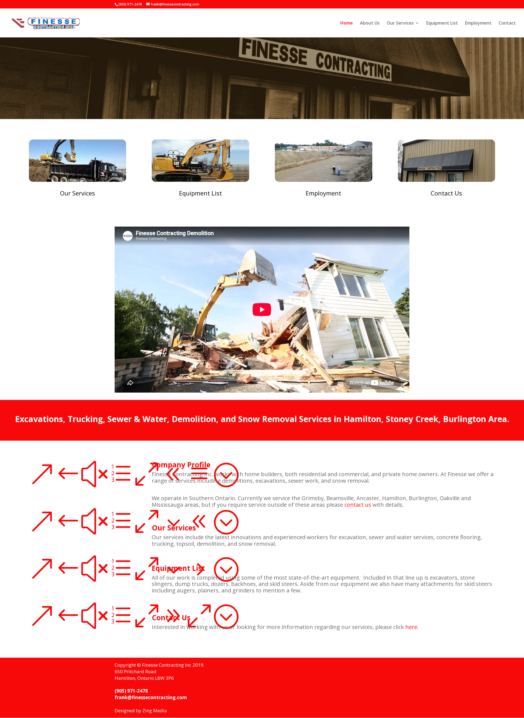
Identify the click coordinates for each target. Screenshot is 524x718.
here (411, 627)
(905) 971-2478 (131, 691)
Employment (478, 23)
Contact (507, 23)
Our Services (400, 23)
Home (346, 23)
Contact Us (446, 193)
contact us (357, 504)
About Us (370, 23)
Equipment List (442, 23)
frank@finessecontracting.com (151, 697)
